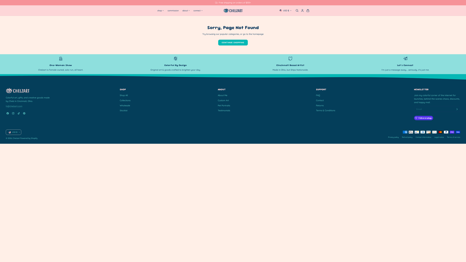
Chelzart (16, 138)
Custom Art (223, 100)
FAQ (318, 95)
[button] (297, 10)
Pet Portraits (224, 105)
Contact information (423, 137)
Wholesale (125, 105)
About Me (222, 95)
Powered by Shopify (28, 138)
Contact (320, 100)
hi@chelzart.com (14, 106)
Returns (320, 105)
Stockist (123, 110)
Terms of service (453, 137)
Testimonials (224, 110)
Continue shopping (233, 42)
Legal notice (439, 137)
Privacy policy (393, 137)
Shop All (124, 95)
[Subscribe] (457, 109)
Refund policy (407, 137)
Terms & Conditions (325, 110)
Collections (125, 100)
